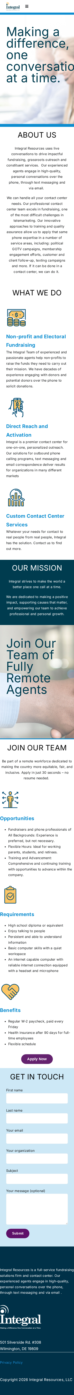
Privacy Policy (11, 1362)
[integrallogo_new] (13, 4)
